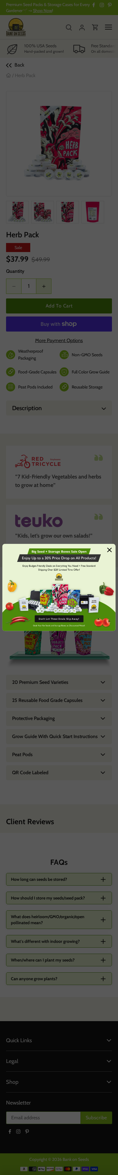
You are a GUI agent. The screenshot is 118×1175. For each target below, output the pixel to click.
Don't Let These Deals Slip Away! (59, 618)
